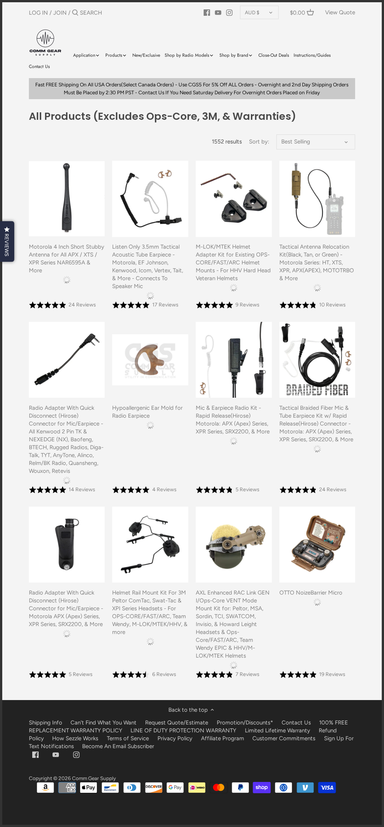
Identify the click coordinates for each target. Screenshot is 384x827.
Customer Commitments (283, 738)
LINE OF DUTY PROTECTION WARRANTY (183, 730)
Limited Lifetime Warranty (277, 730)
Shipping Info (45, 722)
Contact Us (296, 722)
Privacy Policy (175, 738)
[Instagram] (229, 12)
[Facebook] (207, 12)
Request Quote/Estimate (177, 722)
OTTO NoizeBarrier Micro (310, 592)
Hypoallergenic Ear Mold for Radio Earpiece (147, 411)
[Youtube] (218, 12)
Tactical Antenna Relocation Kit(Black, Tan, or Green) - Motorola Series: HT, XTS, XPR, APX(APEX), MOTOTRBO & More (316, 262)
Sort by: (259, 141)
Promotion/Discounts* (245, 722)
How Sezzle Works (75, 738)
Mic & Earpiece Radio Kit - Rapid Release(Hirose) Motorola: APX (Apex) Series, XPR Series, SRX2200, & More (233, 419)
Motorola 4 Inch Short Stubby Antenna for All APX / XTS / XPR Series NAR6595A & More (66, 258)
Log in (38, 12)
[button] (7, 241)
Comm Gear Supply (94, 778)
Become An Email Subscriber (118, 746)
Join (60, 12)
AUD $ (252, 12)
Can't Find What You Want (103, 722)
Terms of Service (128, 738)
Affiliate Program (222, 738)
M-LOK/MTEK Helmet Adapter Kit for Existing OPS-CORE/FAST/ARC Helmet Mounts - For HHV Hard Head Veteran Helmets (233, 262)
